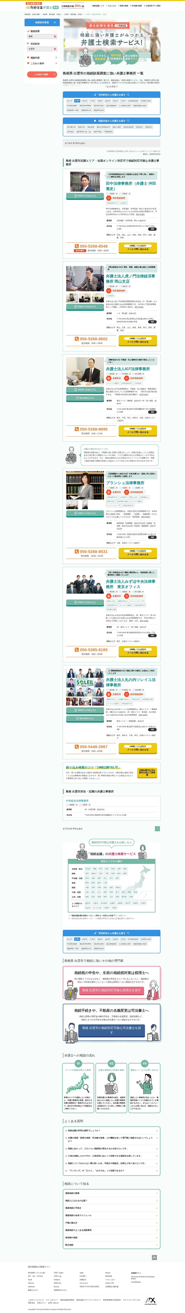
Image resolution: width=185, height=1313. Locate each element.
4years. (108, 1273)
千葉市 (114, 908)
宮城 (113, 869)
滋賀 (111, 887)
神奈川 (93, 873)
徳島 (123, 892)
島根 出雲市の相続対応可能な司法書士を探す (111, 1030)
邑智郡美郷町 (72, 106)
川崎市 (106, 908)
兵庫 (93, 887)
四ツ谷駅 (138, 374)
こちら (118, 918)
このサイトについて (36, 1300)
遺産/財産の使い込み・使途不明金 (89, 132)
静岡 (93, 883)
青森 (94, 869)
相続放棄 (90, 127)
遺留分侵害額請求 (103, 127)
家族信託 (148, 127)
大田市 (123, 101)
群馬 (125, 873)
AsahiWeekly (136, 1282)
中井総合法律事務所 (77, 800)
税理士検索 (124, 6)
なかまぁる (84, 1283)
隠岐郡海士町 (86, 110)
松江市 (69, 101)
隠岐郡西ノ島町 (73, 110)
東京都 (112, 374)
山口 (99, 892)
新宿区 (125, 592)
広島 (87, 892)
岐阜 (99, 883)
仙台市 (87, 908)
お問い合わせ (53, 1303)
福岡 (87, 897)
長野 (99, 878)
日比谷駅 (138, 690)
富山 (105, 878)
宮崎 (117, 897)
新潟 (87, 878)
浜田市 (84, 101)
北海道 (87, 869)
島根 (111, 892)
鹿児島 (124, 897)
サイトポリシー (52, 1300)
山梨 (93, 878)
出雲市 (85, 805)
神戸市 (127, 903)
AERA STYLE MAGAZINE (89, 1287)
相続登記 (139, 127)
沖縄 (131, 897)
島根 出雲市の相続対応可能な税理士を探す (111, 990)
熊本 (105, 897)
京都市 (135, 903)
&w (34, 1276)
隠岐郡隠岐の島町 (139, 106)
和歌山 (118, 887)
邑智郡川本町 (146, 101)
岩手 (100, 869)
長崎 (99, 897)
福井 (117, 878)
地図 (152, 229)
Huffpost (57, 1280)
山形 (119, 869)
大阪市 (125, 488)
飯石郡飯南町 (111, 106)
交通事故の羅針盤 (111, 1287)
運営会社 (31, 1303)
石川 (111, 878)
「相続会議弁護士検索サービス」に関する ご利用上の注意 (91, 915)
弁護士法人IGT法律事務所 (128, 369)
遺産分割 (81, 127)
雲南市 (100, 101)
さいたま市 (97, 908)
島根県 (72, 805)
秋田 (106, 869)
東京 (87, 873)
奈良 (105, 887)
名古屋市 (104, 903)
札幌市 (112, 903)
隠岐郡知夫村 (99, 110)
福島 (125, 869)
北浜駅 (137, 488)
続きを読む (140, 214)
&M (29, 1276)
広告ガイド (41, 1303)
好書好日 (83, 1280)
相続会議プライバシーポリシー (88, 1300)
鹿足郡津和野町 (85, 106)
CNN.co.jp (57, 1276)
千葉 (106, 873)
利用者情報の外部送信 (112, 1300)
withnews (31, 1287)
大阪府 (112, 488)
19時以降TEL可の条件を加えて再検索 (147, 772)
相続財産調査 (128, 127)
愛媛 (129, 892)
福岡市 (120, 903)
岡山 (93, 892)
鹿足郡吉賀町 (99, 106)
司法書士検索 (137, 6)
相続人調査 (117, 127)
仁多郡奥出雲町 (125, 106)
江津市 (92, 101)
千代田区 (125, 374)
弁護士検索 (112, 6)
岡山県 (112, 286)
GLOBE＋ (83, 1276)
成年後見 (70, 132)
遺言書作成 (71, 127)
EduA (30, 1280)
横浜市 (87, 903)
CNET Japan (58, 1273)
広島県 (112, 194)
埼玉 (100, 873)
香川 (117, 892)
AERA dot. (58, 1283)
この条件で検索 (41, 74)
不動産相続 (108, 132)
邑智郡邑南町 (133, 101)
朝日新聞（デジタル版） (37, 1273)
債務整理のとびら (60, 1290)
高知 (135, 892)
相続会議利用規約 (67, 1300)
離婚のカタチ (33, 1290)
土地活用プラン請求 (153, 6)
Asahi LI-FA (109, 1283)
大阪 (87, 887)
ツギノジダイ (110, 1280)
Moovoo (31, 1283)
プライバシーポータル (131, 1300)
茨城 (113, 873)
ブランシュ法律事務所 (125, 483)
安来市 (115, 101)
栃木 (119, 873)
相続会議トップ (98, 6)
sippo (82, 1273)
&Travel (40, 1276)
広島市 (125, 194)
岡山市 (125, 286)
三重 (105, 883)
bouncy (56, 1287)
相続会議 (108, 1276)
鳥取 (105, 892)
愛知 (87, 883)
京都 (99, 887)
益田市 (107, 101)
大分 (111, 897)
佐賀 (93, 897)
